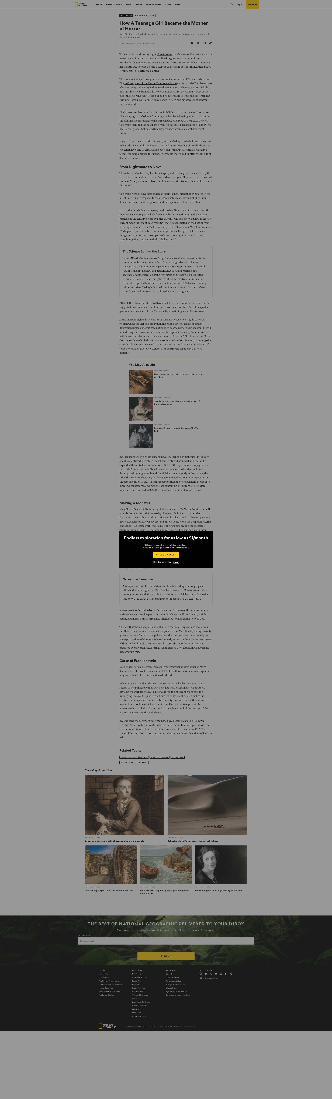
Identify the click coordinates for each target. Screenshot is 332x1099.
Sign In (176, 562)
